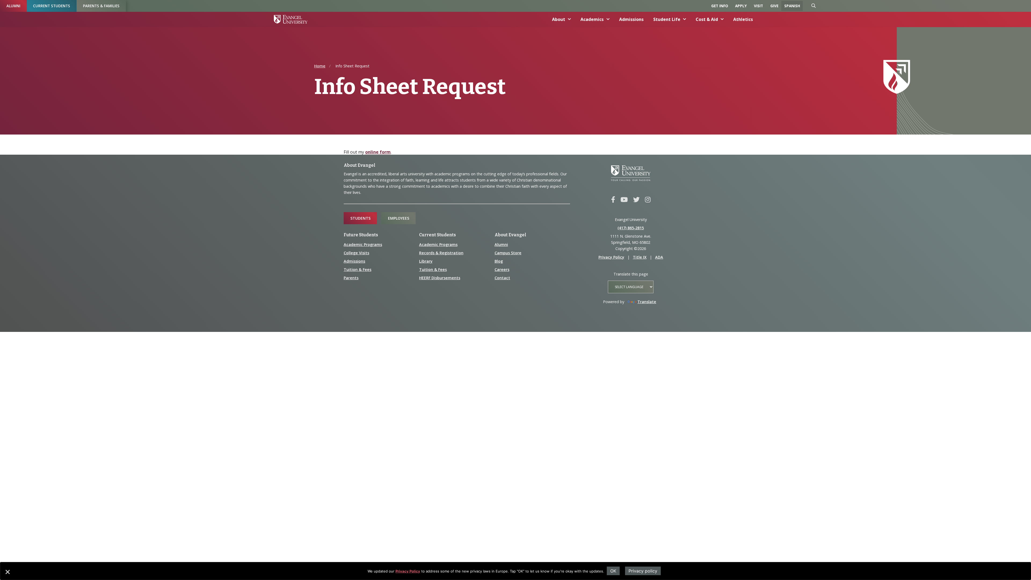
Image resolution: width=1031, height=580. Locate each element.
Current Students (51, 5)
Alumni (13, 5)
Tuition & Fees (357, 269)
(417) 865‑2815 (631, 227)
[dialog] (515, 571)
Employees (398, 218)
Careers (502, 269)
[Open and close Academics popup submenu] (608, 19)
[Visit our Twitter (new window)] (636, 200)
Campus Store (508, 252)
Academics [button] (592, 19)
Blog (499, 261)
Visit (758, 5)
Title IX (640, 257)
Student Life (666, 19)
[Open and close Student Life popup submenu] (684, 19)
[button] (7, 573)
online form (378, 152)
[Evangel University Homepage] (290, 19)
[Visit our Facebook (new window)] (613, 200)
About (558, 19)
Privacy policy (643, 571)
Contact (502, 277)
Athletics (743, 19)
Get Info (719, 5)
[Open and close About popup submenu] (569, 19)
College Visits (356, 252)
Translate (646, 301)
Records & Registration (441, 252)
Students (360, 218)
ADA (659, 257)
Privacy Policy (407, 571)
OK (613, 571)
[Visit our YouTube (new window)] (624, 200)
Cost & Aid (707, 19)
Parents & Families (101, 5)
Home (319, 65)
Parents (351, 277)
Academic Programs (363, 244)
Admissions (631, 19)
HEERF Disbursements (439, 277)
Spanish (792, 5)
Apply (741, 5)
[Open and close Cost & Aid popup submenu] (722, 19)
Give (774, 5)
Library (426, 261)
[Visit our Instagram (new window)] (648, 200)
